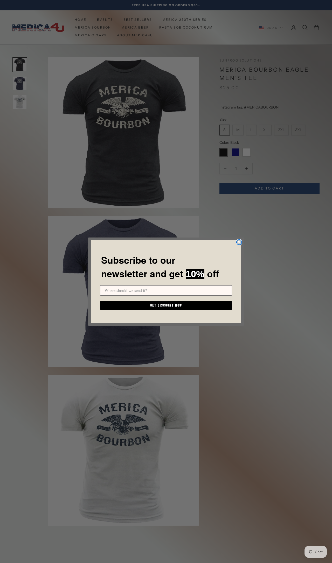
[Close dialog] (239, 242)
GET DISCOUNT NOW (166, 305)
